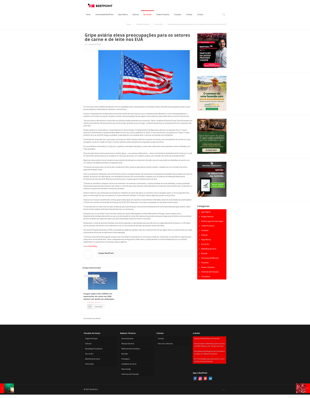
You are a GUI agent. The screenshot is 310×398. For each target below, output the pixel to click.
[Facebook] (195, 378)
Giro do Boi (158, 24)
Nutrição (124, 354)
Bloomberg (93, 246)
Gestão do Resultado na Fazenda (206, 339)
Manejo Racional (127, 344)
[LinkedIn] (210, 378)
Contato (161, 339)
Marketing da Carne (208, 249)
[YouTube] (205, 378)
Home (128, 24)
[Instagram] (200, 378)
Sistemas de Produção (210, 272)
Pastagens (125, 359)
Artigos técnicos (207, 217)
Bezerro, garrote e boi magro (212, 221)
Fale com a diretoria (165, 344)
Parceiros (205, 263)
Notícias (204, 253)
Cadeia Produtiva (142, 24)
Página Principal (91, 339)
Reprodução (126, 369)
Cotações (205, 230)
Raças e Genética (207, 267)
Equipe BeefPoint (106, 253)
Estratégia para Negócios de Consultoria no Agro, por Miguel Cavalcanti (209, 352)
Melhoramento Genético (130, 349)
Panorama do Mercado (210, 258)
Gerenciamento (127, 339)
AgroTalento (206, 212)
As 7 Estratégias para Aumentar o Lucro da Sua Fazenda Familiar (209, 360)
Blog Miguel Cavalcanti (93, 349)
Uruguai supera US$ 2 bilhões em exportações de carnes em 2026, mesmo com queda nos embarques (98, 296)
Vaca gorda (205, 276)
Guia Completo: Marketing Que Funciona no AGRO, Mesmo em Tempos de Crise (209, 345)
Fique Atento (206, 240)
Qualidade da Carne (128, 364)
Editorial (204, 235)
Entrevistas (89, 364)
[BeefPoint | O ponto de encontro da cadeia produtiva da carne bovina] (100, 5)
